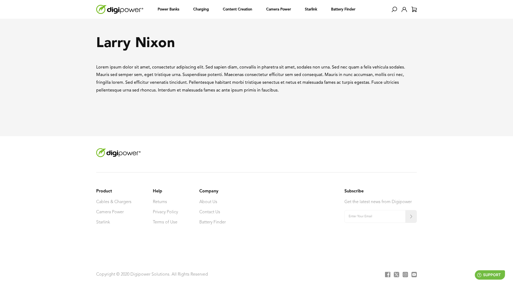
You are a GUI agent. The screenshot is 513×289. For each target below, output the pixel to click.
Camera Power (110, 212)
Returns (160, 202)
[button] (394, 9)
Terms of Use (165, 222)
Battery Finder (212, 222)
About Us (208, 202)
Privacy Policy (165, 212)
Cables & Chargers (113, 202)
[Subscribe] (411, 216)
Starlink (103, 222)
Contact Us (209, 212)
